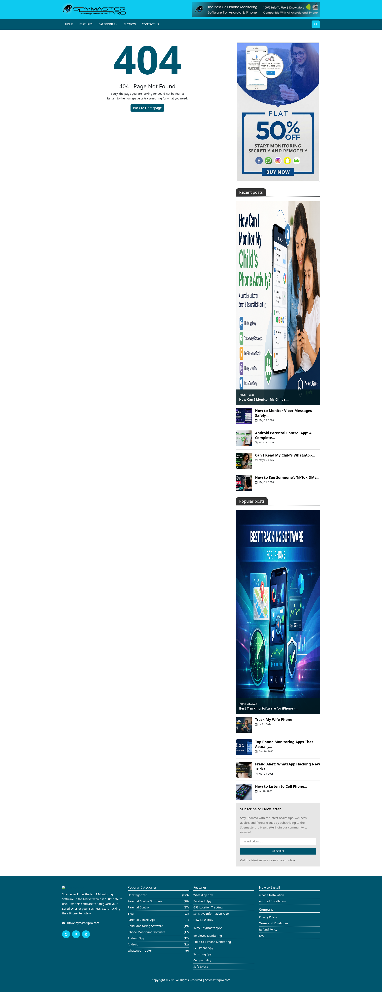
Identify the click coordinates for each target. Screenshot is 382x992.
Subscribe (278, 851)
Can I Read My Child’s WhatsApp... (285, 455)
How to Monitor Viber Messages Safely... (283, 413)
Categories (106, 24)
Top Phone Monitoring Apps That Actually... (284, 744)
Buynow (130, 24)
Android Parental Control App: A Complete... (283, 435)
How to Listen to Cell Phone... (281, 786)
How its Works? (203, 920)
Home (69, 24)
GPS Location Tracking (208, 907)
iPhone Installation (271, 895)
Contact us (150, 24)
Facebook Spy (202, 901)
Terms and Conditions (273, 923)
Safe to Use (200, 966)
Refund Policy (268, 929)
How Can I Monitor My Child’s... (264, 399)
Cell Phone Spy (203, 948)
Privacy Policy (268, 917)
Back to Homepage (147, 108)
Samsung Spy (202, 954)
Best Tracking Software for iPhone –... (268, 708)
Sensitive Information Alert (211, 913)
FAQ (261, 935)
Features (86, 24)
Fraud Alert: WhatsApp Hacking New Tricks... (287, 766)
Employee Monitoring (207, 935)
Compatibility (202, 960)
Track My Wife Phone (273, 719)
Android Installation (272, 901)
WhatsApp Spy (203, 895)
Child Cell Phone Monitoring (212, 942)
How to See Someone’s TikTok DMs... (287, 477)
